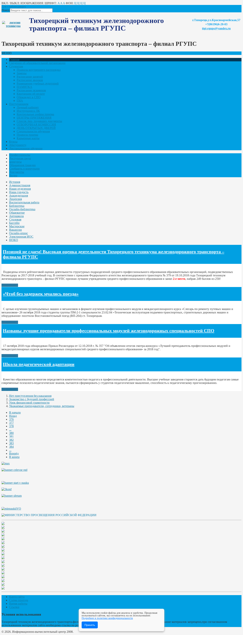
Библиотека (16, 205)
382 (11, 439)
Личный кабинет (28, 107)
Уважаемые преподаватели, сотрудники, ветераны (41, 406)
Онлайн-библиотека (22, 209)
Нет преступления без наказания (30, 395)
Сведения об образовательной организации (37, 63)
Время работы (18, 603)
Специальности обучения (33, 131)
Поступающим (18, 104)
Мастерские (16, 226)
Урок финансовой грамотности (29, 402)
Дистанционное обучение (26, 148)
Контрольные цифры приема (35, 114)
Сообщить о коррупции (24, 168)
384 (11, 446)
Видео (13, 175)
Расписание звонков (30, 80)
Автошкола (16, 216)
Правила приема (27, 134)
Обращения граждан (22, 165)
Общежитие (17, 212)
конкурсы (15, 161)
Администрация (19, 185)
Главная (14, 59)
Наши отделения (20, 188)
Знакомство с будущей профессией (31, 399)
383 (11, 443)
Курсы (13, 141)
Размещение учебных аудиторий (38, 83)
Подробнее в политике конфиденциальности (107, 618)
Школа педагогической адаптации (38, 364)
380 (11, 433)
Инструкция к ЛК (28, 110)
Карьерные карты (28, 138)
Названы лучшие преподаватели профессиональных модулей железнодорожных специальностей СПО (108, 330)
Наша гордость (18, 192)
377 (11, 422)
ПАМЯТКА (24, 87)
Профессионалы (19, 155)
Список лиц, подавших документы (39, 121)
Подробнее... (10, 285)
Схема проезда (18, 600)
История (14, 181)
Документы (16, 172)
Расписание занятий (30, 76)
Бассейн (14, 223)
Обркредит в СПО (29, 97)
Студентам (16, 66)
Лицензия (15, 199)
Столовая (15, 219)
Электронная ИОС (21, 236)
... (10, 429)
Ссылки (14, 607)
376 (11, 419)
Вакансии (15, 229)
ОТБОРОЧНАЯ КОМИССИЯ (36, 124)
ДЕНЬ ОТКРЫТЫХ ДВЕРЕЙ (36, 128)
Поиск (6, 10)
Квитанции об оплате (31, 93)
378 (11, 426)
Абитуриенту (17, 145)
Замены (22, 73)
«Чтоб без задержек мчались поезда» (41, 293)
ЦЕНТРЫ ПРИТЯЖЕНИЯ (34, 117)
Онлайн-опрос (18, 233)
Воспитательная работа (24, 202)
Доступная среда (20, 158)
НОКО (13, 240)
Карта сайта (16, 596)
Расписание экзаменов (31, 90)
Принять (89, 624)
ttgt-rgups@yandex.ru (216, 28)
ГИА (20, 100)
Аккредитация (18, 195)
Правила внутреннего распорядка (39, 69)
